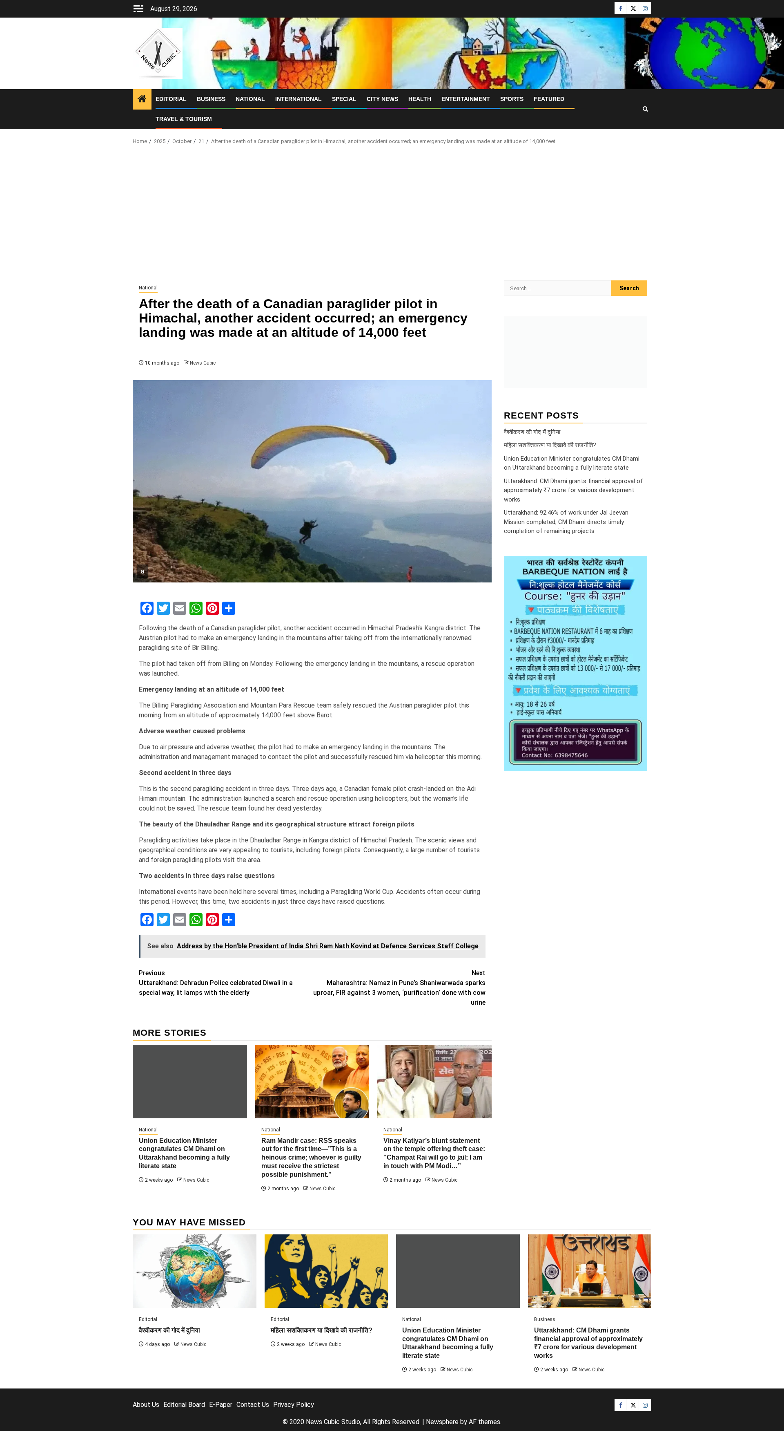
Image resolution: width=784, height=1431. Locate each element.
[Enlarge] (637, 566)
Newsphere (442, 1422)
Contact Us (252, 1405)
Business (211, 99)
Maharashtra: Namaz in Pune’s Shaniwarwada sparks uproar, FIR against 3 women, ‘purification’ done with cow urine (399, 987)
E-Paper (220, 1405)
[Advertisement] (392, 215)
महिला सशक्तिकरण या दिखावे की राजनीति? (550, 445)
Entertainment (465, 99)
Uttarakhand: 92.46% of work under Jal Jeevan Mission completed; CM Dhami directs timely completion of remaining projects (566, 522)
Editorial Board (184, 1405)
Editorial (171, 99)
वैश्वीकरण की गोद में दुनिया (532, 431)
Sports (511, 99)
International (298, 99)
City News (382, 99)
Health (419, 99)
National (250, 99)
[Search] (645, 109)
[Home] (142, 99)
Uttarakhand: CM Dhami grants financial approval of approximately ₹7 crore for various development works (573, 490)
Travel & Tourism (184, 119)
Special (344, 99)
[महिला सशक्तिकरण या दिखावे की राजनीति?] (326, 1271)
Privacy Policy (293, 1405)
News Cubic (203, 363)
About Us (146, 1405)
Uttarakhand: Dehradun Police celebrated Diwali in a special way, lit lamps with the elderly (216, 983)
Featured (549, 99)
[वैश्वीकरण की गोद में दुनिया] (194, 1271)
